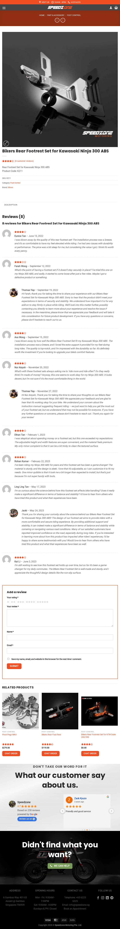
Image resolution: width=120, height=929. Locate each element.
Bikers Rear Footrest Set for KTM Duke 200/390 (98, 736)
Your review (13, 606)
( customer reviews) (24, 161)
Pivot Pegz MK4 (9, 734)
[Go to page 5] (91, 829)
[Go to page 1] (82, 829)
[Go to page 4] (89, 829)
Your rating (12, 597)
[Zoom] (6, 143)
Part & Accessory (55, 15)
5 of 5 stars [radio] (42, 602)
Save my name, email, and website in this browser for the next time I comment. (46, 659)
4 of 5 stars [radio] (30, 602)
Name (10, 632)
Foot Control (74, 15)
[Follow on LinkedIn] (107, 898)
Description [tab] (10, 205)
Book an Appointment (75, 908)
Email (10, 645)
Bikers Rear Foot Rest (51, 734)
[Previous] (2, 728)
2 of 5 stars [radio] (13, 602)
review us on (25, 818)
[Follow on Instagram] (102, 898)
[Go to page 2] (84, 829)
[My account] (110, 7)
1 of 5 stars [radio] (7, 602)
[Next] (117, 728)
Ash (76, 798)
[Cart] (116, 7)
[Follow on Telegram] (111, 898)
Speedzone (24, 802)
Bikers (10, 187)
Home (41, 15)
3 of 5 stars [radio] (20, 602)
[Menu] (4, 8)
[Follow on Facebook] (98, 898)
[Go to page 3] (87, 829)
